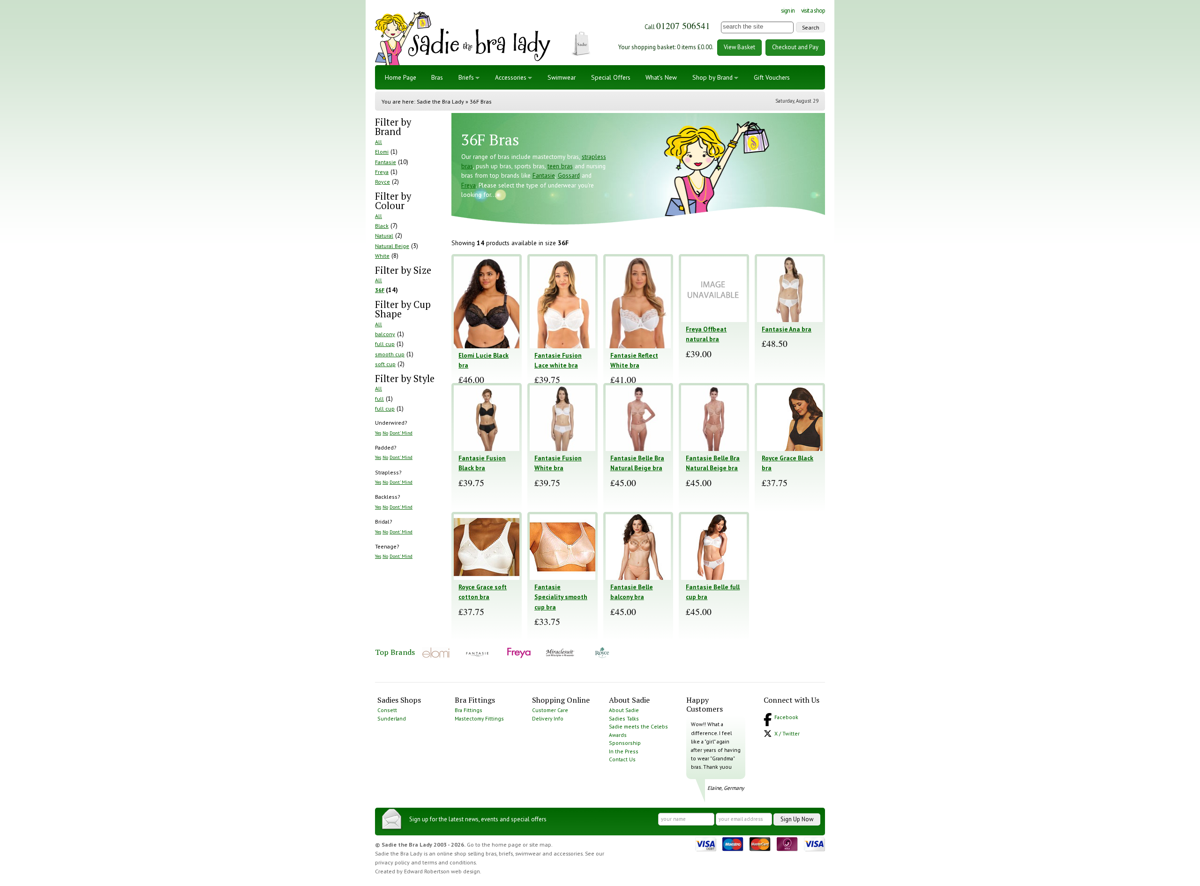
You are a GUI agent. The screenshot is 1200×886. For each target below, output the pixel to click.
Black (382, 225)
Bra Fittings (468, 709)
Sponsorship (625, 742)
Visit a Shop (813, 11)
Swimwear (562, 77)
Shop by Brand (712, 77)
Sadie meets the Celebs (638, 726)
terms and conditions (449, 862)
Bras (437, 77)
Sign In (788, 11)
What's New (661, 77)
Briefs (466, 77)
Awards (618, 734)
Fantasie (385, 161)
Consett (387, 709)
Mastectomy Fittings (479, 718)
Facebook (786, 717)
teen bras (560, 166)
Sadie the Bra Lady (440, 101)
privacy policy (392, 862)
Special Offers (610, 77)
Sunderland (391, 718)
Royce (382, 181)
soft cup (385, 364)
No (385, 432)
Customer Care (550, 709)
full (379, 398)
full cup (385, 343)
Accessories (510, 77)
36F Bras (480, 101)
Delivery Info (547, 718)
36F (379, 289)
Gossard (569, 175)
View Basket (739, 47)
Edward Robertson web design (442, 871)
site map (540, 844)
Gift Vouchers (772, 77)
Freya (382, 171)
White (382, 255)
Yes (378, 432)
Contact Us (622, 759)
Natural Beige (392, 245)
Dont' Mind (401, 432)
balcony (385, 334)
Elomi (382, 151)
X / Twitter (787, 733)
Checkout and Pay (795, 47)
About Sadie (624, 709)
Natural (384, 235)
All (378, 141)
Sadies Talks (624, 718)
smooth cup (390, 354)
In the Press (623, 751)
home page (506, 844)
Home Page (400, 77)
